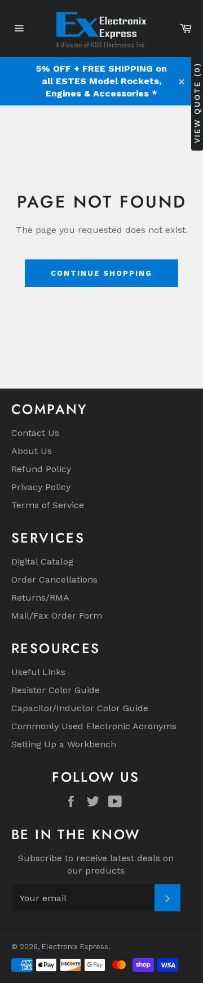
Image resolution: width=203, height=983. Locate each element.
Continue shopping (101, 273)
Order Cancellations (54, 579)
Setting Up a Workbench (63, 744)
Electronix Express (75, 946)
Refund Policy (41, 469)
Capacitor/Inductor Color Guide (79, 708)
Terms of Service (47, 505)
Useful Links (38, 672)
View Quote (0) (196, 103)
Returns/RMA (40, 597)
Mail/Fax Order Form (56, 615)
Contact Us (35, 432)
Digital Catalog (42, 561)
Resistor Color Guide (55, 690)
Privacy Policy (40, 487)
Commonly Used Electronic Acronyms (93, 726)
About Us (31, 451)
